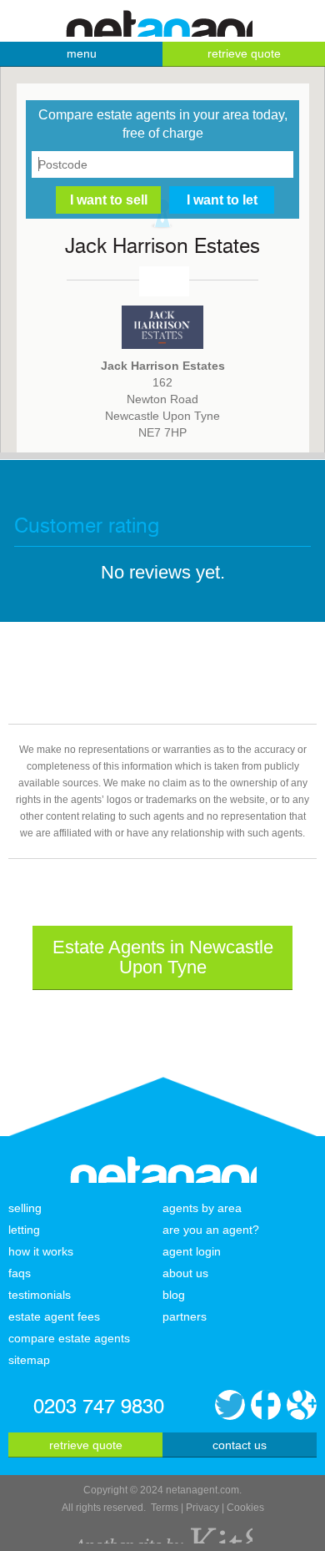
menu (82, 53)
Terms (164, 1507)
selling (25, 1208)
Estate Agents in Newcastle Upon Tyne (162, 957)
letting (24, 1229)
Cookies (245, 1507)
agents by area (202, 1208)
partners (184, 1316)
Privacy (202, 1507)
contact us (239, 1445)
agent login (191, 1251)
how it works (40, 1251)
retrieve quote (244, 53)
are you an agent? (210, 1229)
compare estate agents (69, 1338)
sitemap (29, 1360)
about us (185, 1273)
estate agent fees (54, 1316)
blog (173, 1294)
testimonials (39, 1294)
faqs (19, 1273)
